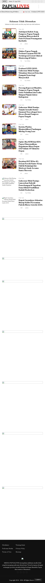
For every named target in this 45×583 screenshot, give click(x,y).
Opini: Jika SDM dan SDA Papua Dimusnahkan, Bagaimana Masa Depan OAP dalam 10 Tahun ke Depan (30, 146)
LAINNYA (38, 579)
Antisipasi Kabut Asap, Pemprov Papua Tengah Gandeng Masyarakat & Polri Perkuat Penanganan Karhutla (30, 36)
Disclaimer (5, 545)
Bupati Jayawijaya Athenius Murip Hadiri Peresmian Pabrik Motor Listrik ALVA (31, 203)
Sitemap (18, 552)
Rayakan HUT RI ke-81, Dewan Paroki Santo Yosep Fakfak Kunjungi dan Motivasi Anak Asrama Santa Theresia (30, 166)
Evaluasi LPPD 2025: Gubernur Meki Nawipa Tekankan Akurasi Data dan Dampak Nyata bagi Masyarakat (31, 73)
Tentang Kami (20, 545)
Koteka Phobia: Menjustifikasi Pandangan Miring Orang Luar (30, 129)
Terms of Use (6, 552)
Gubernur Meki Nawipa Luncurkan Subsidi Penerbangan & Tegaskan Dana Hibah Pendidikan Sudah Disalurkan (30, 185)
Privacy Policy (20, 548)
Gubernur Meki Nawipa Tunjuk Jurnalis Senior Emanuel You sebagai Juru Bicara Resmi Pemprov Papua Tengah (30, 112)
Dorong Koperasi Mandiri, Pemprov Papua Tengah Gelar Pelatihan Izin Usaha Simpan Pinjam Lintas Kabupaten (30, 92)
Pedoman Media (7, 548)
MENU (5, 1)
